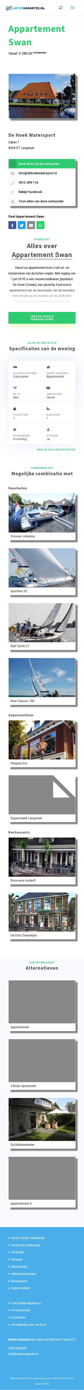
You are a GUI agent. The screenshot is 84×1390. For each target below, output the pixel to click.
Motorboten (19, 1267)
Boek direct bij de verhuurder (39, 164)
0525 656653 (17, 1348)
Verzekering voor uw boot (28, 1325)
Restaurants (19, 1281)
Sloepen (16, 1259)
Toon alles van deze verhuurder (41, 201)
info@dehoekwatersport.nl (38, 173)
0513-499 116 (28, 182)
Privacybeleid (20, 1310)
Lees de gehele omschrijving (42, 318)
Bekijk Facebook (30, 192)
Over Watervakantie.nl (26, 1303)
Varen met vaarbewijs (25, 1245)
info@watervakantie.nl (23, 1354)
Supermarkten (20, 1288)
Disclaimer (18, 1317)
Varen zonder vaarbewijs (28, 1238)
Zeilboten (17, 1252)
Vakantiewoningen (23, 1274)
